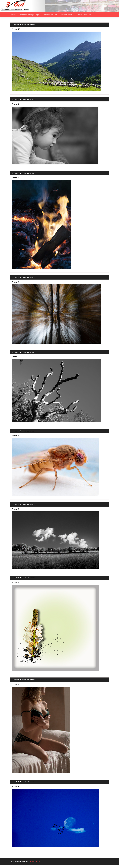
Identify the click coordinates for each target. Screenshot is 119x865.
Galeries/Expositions (50, 15)
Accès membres (66, 15)
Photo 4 (15, 509)
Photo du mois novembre (28, 24)
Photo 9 (15, 104)
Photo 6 (15, 356)
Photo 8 (15, 177)
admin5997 (15, 24)
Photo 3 (15, 582)
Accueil (13, 15)
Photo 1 (15, 786)
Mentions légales (35, 861)
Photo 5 (15, 435)
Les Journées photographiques (29, 15)
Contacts (79, 15)
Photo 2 (15, 684)
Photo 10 (16, 29)
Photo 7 (15, 282)
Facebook (87, 15)
